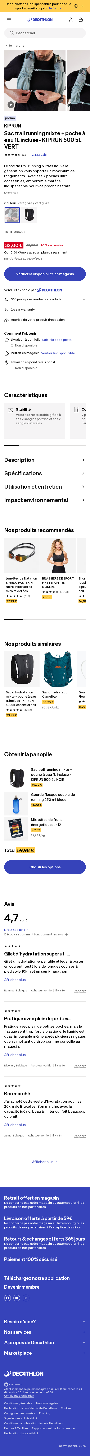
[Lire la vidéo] (11, 104)
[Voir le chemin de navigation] (6, 45)
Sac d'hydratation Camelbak (56, 694)
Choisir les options (45, 867)
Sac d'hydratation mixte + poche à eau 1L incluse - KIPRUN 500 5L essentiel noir (21, 698)
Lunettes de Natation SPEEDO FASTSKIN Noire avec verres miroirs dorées (22, 585)
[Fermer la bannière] (82, 6)
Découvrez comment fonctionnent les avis (33, 934)
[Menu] (9, 20)
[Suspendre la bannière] (75, 6)
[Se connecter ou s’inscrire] (71, 20)
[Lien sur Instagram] (26, 1298)
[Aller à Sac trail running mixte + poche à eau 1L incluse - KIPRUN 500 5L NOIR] (16, 778)
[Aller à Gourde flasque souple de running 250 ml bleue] (16, 803)
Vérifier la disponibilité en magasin (45, 274)
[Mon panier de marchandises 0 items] (81, 20)
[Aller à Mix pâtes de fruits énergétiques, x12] (16, 829)
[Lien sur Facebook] (7, 1298)
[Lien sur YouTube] (16, 1298)
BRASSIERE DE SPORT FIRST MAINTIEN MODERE (58, 583)
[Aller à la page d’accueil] (40, 20)
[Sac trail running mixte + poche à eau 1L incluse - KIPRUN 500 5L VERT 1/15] (35, 80)
